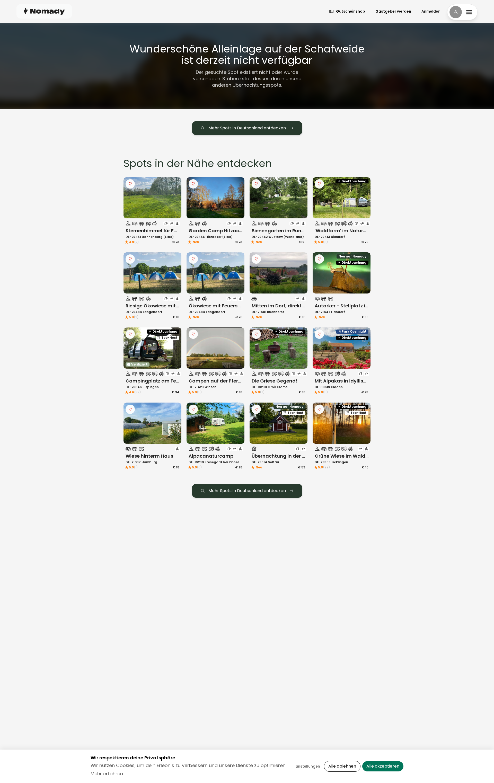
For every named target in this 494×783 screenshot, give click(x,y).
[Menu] (462, 12)
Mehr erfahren (107, 773)
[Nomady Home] (44, 11)
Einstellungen (307, 766)
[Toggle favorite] (130, 184)
